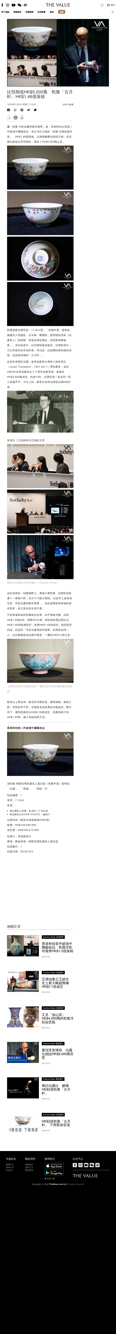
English (9, 1170)
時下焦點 (5, 11)
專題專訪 (17, 11)
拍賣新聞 (29, 11)
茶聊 (62, 11)
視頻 (52, 11)
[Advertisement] (40, 885)
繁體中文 (10, 1164)
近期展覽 (41, 11)
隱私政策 (29, 1170)
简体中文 (10, 1167)
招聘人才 (29, 1167)
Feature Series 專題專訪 (53, 1043)
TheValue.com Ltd (57, 1184)
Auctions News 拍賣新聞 (53, 937)
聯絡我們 (29, 1164)
